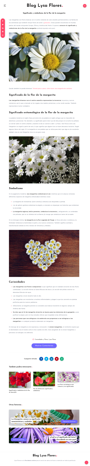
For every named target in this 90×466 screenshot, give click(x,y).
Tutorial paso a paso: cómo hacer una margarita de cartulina (52, 88)
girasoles (47, 23)
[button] (5, 5)
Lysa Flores (52, 339)
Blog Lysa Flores (44, 5)
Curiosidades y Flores (41, 339)
